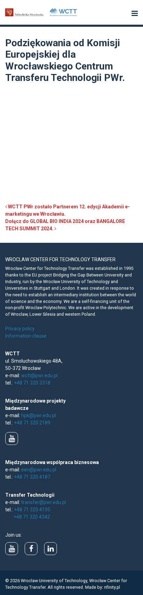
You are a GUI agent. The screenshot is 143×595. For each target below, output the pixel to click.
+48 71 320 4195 (32, 509)
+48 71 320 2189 (32, 422)
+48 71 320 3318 (32, 383)
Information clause (26, 336)
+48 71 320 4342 (32, 517)
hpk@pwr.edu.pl (38, 415)
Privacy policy (20, 328)
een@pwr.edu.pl (38, 469)
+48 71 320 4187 (32, 477)
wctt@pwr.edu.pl (39, 375)
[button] (135, 13)
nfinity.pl (112, 587)
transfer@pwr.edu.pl (43, 502)
